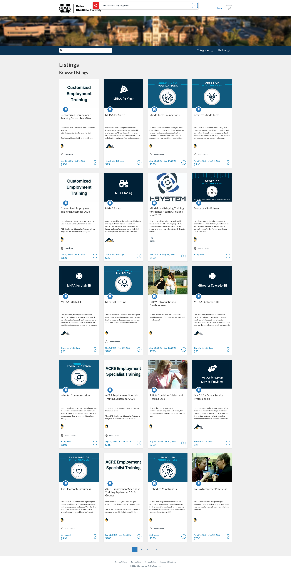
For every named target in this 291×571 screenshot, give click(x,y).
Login (219, 8)
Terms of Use (136, 562)
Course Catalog (121, 562)
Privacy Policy (150, 562)
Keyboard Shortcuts (168, 562)
